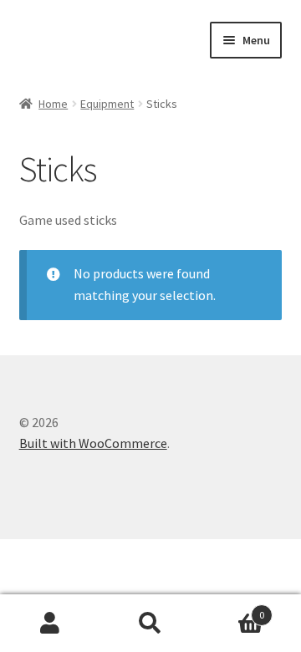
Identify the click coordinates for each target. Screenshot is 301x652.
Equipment (107, 103)
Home (53, 103)
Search (150, 623)
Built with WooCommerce (93, 443)
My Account (50, 623)
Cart (232, 609)
